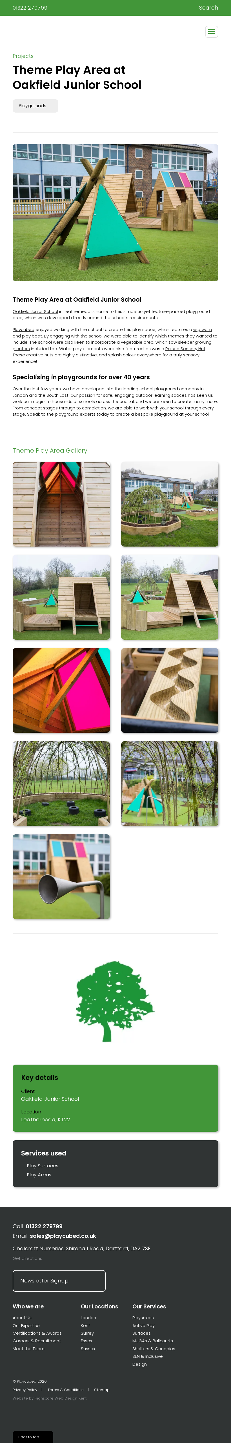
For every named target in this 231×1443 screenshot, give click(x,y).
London (88, 1318)
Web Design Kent (70, 1398)
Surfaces (141, 1333)
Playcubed (26, 30)
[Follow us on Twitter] (15, 1413)
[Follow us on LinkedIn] (35, 1413)
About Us (22, 1318)
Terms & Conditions (66, 1389)
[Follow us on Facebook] (25, 1413)
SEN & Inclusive (147, 1356)
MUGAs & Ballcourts (152, 1341)
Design (139, 1364)
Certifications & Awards (37, 1333)
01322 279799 (30, 8)
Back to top (28, 1437)
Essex (86, 1341)
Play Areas (39, 1174)
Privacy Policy (25, 1389)
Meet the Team (29, 1349)
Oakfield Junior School (35, 311)
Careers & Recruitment (37, 1341)
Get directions (27, 1258)
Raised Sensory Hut (185, 349)
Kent (85, 1325)
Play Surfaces (42, 1165)
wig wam (202, 329)
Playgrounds (32, 105)
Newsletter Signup (44, 1280)
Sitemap (102, 1389)
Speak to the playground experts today (68, 414)
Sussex (88, 1349)
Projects (23, 56)
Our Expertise (26, 1325)
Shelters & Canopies (153, 1349)
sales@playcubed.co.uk (63, 1236)
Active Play (143, 1325)
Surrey (87, 1333)
